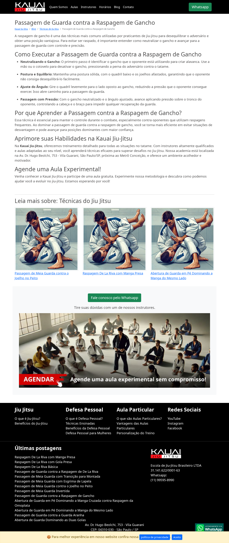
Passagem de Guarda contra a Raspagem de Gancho (54, 496)
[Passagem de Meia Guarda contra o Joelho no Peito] (46, 238)
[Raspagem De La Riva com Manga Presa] (114, 238)
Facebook (175, 428)
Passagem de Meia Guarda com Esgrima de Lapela (53, 481)
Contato (128, 7)
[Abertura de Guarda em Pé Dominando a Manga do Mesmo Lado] (182, 238)
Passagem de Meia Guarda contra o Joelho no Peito (54, 486)
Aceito (177, 537)
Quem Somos (58, 7)
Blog (117, 7)
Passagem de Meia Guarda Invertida (42, 491)
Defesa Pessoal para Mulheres (88, 433)
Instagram (175, 423)
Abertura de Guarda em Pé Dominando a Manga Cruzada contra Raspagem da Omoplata (74, 503)
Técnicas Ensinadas (80, 423)
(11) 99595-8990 (162, 480)
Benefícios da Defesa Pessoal (88, 428)
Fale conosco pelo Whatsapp (114, 297)
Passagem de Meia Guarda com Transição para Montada (57, 476)
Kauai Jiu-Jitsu (21, 28)
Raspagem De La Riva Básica (36, 467)
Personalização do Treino (136, 433)
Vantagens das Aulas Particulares (132, 425)
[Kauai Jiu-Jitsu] (30, 6)
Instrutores (88, 7)
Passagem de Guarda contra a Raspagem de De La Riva (56, 471)
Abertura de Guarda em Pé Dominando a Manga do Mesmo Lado (64, 510)
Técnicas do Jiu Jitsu (49, 28)
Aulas (74, 7)
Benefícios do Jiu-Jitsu (31, 423)
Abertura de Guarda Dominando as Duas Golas (50, 520)
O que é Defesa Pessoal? (84, 418)
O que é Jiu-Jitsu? (27, 418)
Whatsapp (200, 6)
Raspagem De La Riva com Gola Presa (43, 462)
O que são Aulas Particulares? (139, 418)
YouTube (174, 418)
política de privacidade (154, 537)
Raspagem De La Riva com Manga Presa (113, 273)
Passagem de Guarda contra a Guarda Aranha (49, 515)
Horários (105, 7)
